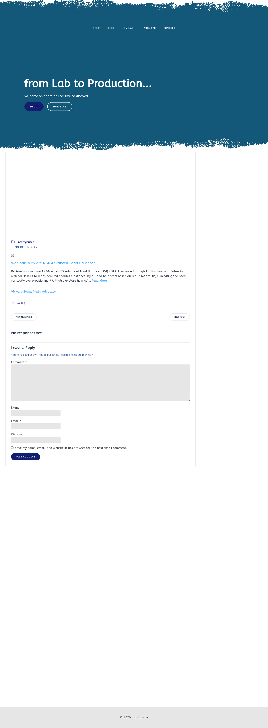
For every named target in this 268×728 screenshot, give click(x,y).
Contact (169, 28)
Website (16, 434)
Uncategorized (25, 242)
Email (16, 421)
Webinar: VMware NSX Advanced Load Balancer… (54, 263)
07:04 (34, 247)
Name (16, 407)
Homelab (127, 28)
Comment (19, 362)
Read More (99, 280)
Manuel (19, 247)
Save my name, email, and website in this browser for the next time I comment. (71, 448)
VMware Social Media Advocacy (33, 291)
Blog (111, 28)
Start (97, 28)
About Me (150, 28)
